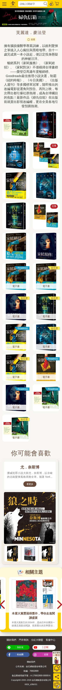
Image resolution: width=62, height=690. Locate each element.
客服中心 (50, 639)
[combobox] (30, 4)
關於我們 (11, 639)
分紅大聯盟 (37, 639)
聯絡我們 (31, 662)
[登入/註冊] (51, 3)
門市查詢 (23, 639)
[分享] (56, 676)
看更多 (30, 484)
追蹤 (33, 39)
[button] (4, 4)
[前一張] (2, 513)
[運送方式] (56, 684)
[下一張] (59, 513)
